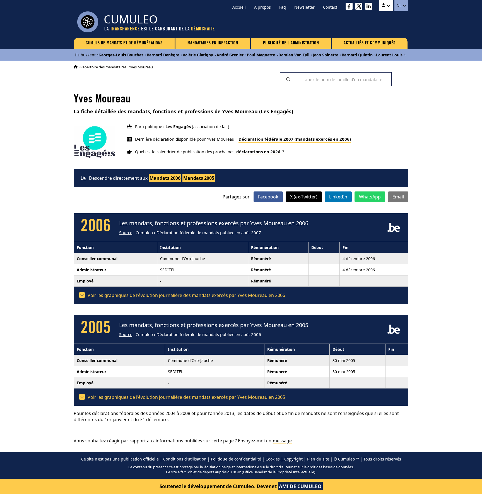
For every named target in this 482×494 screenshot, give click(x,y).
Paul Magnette (261, 54)
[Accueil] (76, 66)
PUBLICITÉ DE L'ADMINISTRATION (291, 43)
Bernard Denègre (163, 54)
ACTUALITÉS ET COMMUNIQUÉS (370, 43)
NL (400, 5)
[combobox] (343, 79)
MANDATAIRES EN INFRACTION (212, 43)
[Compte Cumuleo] (386, 5)
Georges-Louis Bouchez (120, 54)
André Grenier (230, 54)
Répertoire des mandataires (103, 66)
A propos (262, 7)
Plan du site (318, 459)
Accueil (239, 7)
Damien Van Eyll (293, 54)
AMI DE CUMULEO (300, 486)
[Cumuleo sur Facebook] (350, 7)
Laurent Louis (389, 54)
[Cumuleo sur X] (360, 7)
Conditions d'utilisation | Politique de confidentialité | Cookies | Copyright (233, 459)
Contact (330, 7)
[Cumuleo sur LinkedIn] (370, 7)
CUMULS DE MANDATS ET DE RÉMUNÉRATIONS (124, 43)
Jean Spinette (325, 54)
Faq (282, 7)
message (282, 441)
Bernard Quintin (357, 54)
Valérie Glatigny (198, 54)
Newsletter (304, 7)
